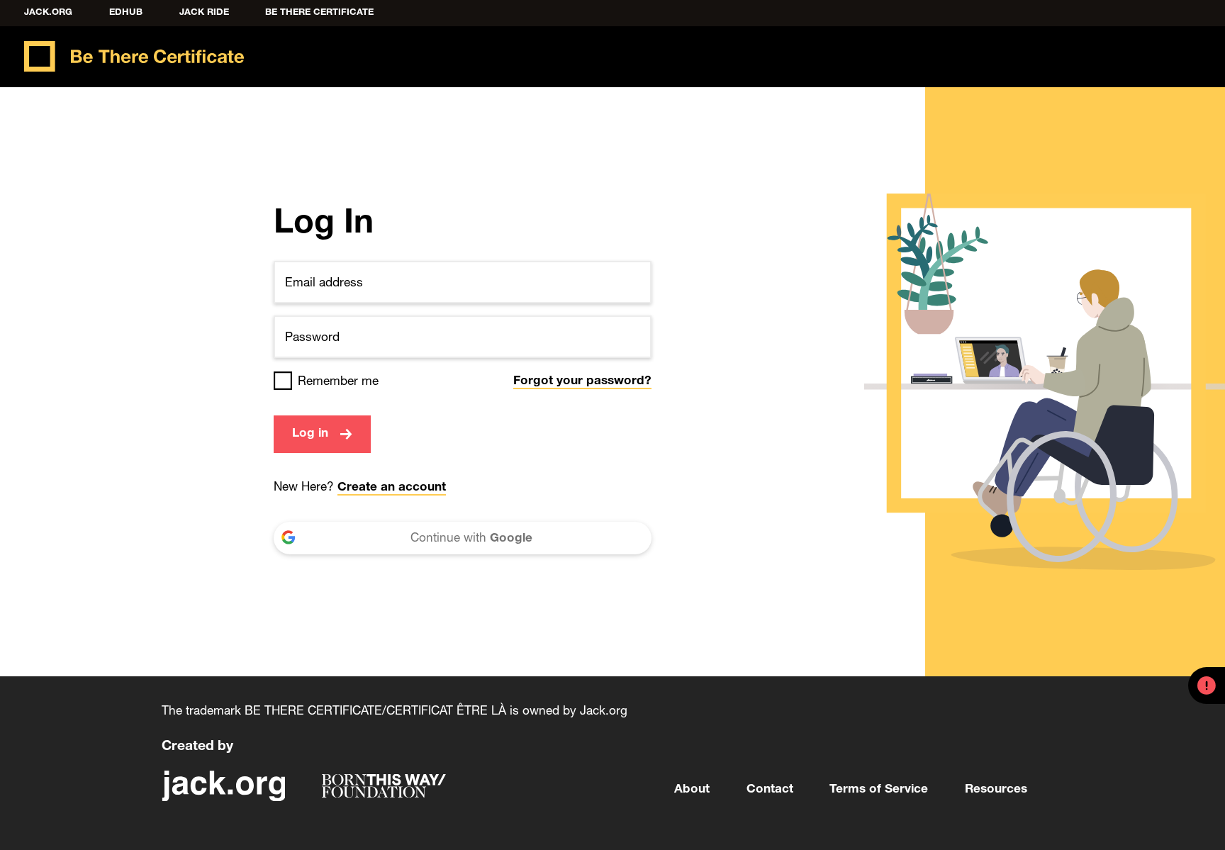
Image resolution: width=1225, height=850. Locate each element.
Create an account (391, 488)
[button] (1206, 685)
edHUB (125, 13)
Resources (996, 790)
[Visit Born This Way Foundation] (384, 786)
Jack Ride (204, 13)
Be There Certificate (319, 13)
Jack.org (48, 13)
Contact (769, 790)
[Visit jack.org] (224, 786)
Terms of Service (878, 790)
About (692, 790)
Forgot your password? (582, 382)
